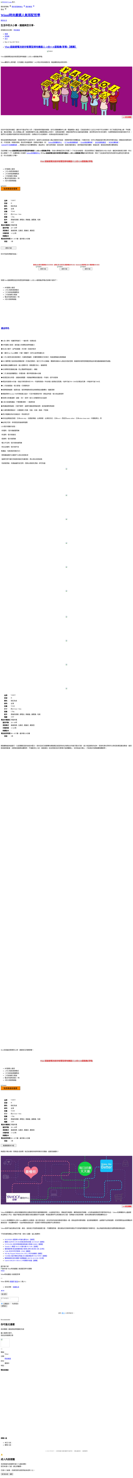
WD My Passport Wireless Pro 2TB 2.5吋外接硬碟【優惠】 (24, 1253)
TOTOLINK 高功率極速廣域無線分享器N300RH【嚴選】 (24, 1244)
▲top (2, 1290)
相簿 (6, 34)
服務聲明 (85, 1451)
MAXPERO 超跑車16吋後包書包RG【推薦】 (20, 1239)
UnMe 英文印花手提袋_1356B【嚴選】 (18, 1251)
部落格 (7, 36)
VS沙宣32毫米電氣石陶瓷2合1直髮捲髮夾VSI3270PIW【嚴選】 (26, 1256)
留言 (16, 1281)
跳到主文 (4, 20)
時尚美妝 (17, 30)
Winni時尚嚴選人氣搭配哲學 (20, 15)
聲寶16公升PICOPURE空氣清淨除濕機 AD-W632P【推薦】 (25, 1242)
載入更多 (4, 1294)
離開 (11, 1474)
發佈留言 (4, 1306)
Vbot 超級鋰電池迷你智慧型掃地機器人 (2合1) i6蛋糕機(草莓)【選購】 (41, 47)
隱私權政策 (77, 1451)
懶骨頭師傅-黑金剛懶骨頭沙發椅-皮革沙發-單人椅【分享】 (25, 1249)
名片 (6, 38)
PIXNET (52, 1451)
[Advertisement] (66, 1402)
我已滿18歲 (5, 1474)
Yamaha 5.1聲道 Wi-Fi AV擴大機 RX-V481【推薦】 (22, 1246)
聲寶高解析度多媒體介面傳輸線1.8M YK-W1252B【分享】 (25, 1258)
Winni (2, 1270)
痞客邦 (12, 1281)
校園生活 (16, 1287)
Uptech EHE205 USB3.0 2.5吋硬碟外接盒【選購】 (21, 1260)
